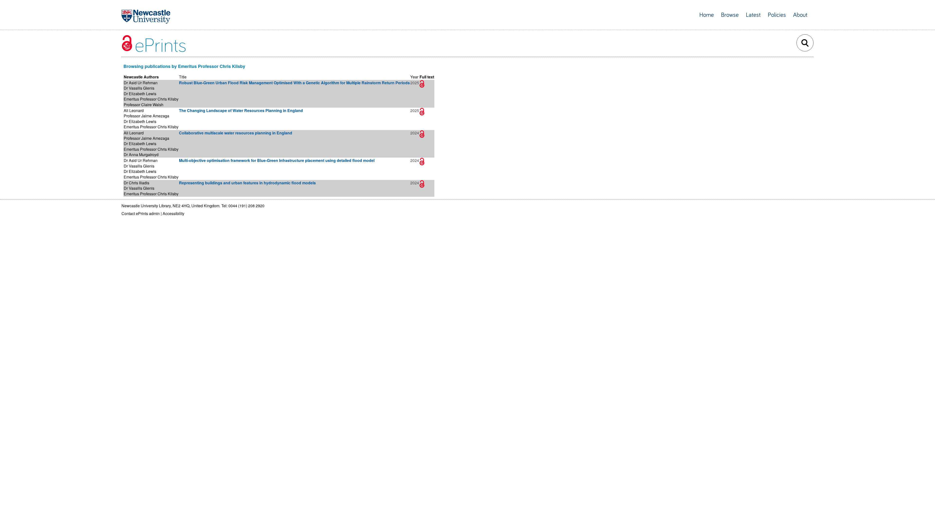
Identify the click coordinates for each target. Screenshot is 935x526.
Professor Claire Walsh (143, 104)
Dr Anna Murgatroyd (141, 154)
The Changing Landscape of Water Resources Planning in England (241, 110)
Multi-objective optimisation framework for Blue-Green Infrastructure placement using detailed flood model (276, 160)
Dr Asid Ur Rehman (141, 82)
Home (706, 15)
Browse (730, 15)
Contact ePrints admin (141, 213)
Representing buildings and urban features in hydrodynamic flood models (247, 183)
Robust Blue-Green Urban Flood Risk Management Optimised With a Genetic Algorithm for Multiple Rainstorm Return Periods (294, 82)
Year (414, 77)
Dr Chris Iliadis (136, 183)
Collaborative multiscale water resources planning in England (235, 133)
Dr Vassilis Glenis (139, 88)
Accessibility (173, 213)
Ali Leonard (134, 110)
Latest (753, 15)
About (800, 15)
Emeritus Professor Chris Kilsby (151, 99)
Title (183, 77)
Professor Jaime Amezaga (146, 116)
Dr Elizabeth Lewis (140, 93)
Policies (777, 15)
